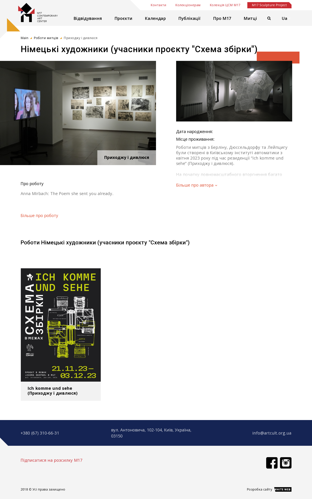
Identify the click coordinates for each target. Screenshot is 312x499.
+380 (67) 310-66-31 (40, 433)
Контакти (158, 5)
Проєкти (123, 18)
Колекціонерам (188, 5)
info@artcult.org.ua (271, 433)
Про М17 (222, 18)
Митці (250, 18)
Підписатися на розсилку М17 (52, 460)
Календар (155, 18)
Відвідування (88, 18)
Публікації (189, 18)
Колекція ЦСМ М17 (225, 5)
